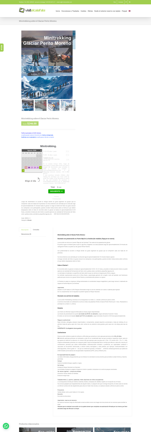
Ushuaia (29, 220)
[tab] (25, 229)
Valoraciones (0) (26, 234)
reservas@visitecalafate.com (64, 2)
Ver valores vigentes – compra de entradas (69, 371)
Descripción (25, 230)
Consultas (36, 230)
